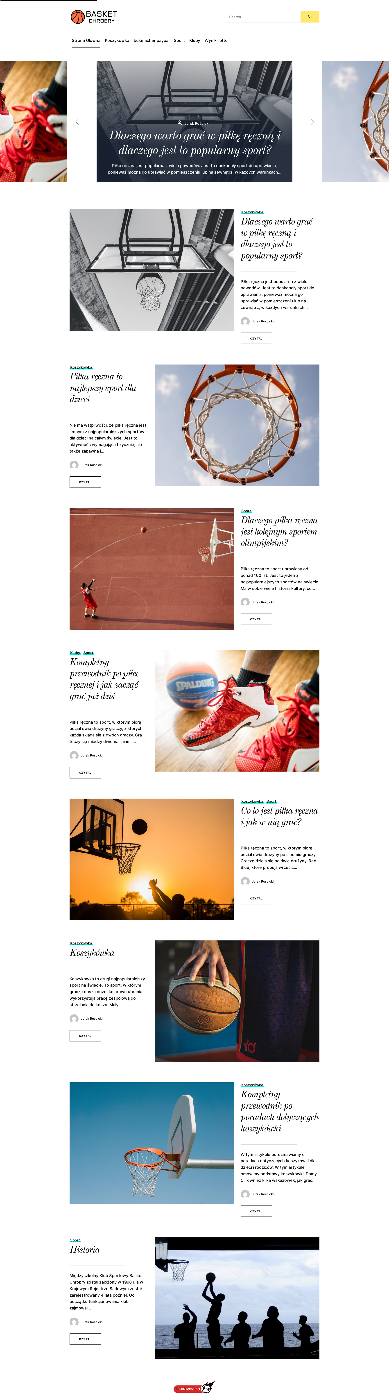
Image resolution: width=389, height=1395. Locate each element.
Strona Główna (86, 40)
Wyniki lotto (216, 40)
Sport (179, 40)
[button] (316, 122)
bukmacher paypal (151, 40)
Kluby (194, 40)
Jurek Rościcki (263, 321)
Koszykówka (117, 40)
